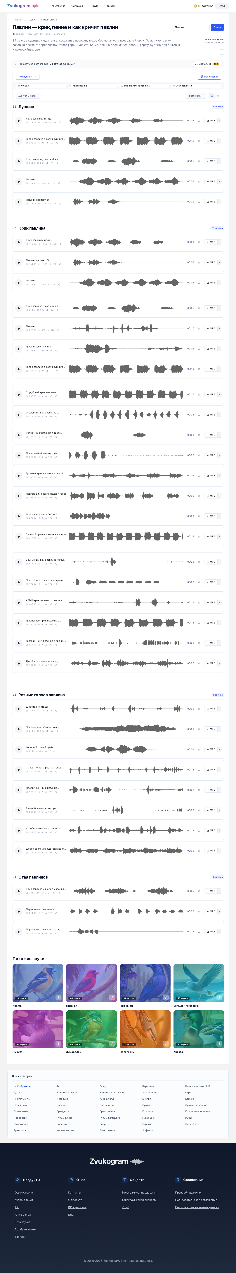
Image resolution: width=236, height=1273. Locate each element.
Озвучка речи (24, 1192)
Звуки (95, 5)
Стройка (147, 1124)
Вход (222, 5)
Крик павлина (80, 85)
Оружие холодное (196, 1105)
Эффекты (147, 1130)
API (17, 1207)
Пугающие (148, 1117)
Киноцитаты (107, 1098)
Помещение (21, 1111)
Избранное (24, 1086)
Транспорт (20, 1130)
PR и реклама (77, 1207)
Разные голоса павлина (137, 85)
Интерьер (62, 1098)
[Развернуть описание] (221, 52)
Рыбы (188, 1117)
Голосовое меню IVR (197, 1086)
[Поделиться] (60, 122)
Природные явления (197, 1111)
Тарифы (110, 5)
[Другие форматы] (219, 120)
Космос (189, 1098)
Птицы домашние (110, 1117)
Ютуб (125, 1207)
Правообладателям (188, 1192)
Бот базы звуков (25, 1229)
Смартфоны (21, 1124)
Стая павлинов (184, 85)
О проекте (75, 1200)
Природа (147, 1111)
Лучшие (25, 85)
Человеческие (65, 1130)
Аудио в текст (24, 1200)
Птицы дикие (64, 1117)
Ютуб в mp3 (23, 1214)
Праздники (63, 1111)
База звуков (22, 1222)
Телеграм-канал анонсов (139, 1200)
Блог (71, 1214)
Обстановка (107, 1105)
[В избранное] (199, 120)
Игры (188, 1092)
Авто (59, 1086)
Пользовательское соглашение (196, 1200)
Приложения (107, 1111)
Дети (17, 1092)
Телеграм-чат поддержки (139, 1192)
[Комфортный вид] (211, 95)
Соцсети (62, 1124)
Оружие (147, 1105)
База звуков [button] (211, 76)
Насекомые (21, 1105)
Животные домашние (112, 1092)
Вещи (103, 1086)
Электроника (107, 1130)
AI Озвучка (58, 5)
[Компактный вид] (218, 95)
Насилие (62, 1105)
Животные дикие (67, 1092)
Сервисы (77, 5)
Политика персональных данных (197, 1207)
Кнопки (146, 1098)
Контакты (74, 1192)
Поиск (217, 27)
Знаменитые (149, 1092)
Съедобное (192, 1124)
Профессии (20, 1117)
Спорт (103, 1124)
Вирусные (148, 1086)
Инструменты (22, 1098)
